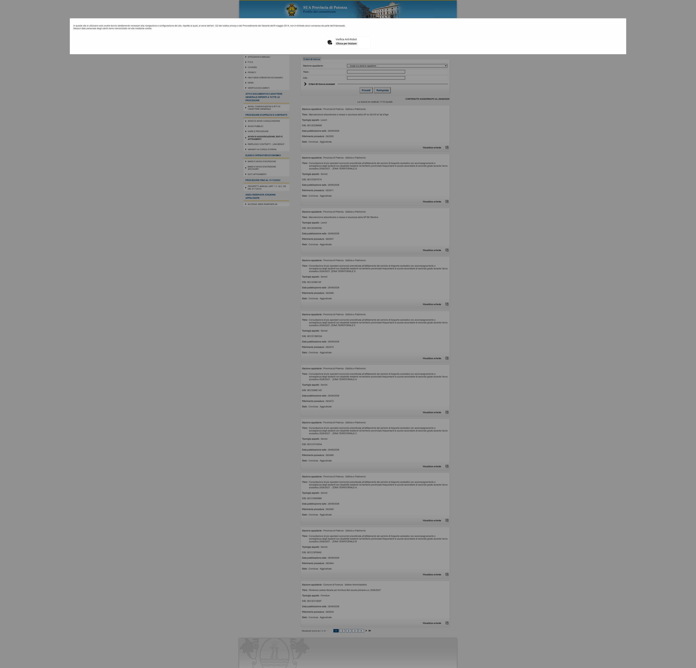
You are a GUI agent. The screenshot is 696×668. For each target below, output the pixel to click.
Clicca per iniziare (346, 43)
